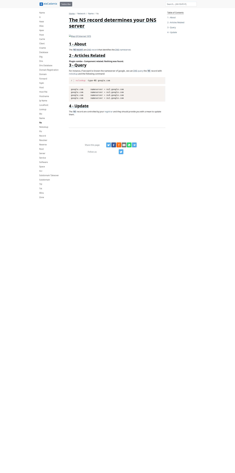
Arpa (41, 34)
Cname (42, 48)
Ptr (40, 131)
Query (173, 27)
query (138, 70)
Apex (41, 30)
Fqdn (41, 83)
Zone (41, 197)
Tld (40, 184)
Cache (42, 39)
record (92, 49)
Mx (40, 113)
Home (72, 13)
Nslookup (43, 127)
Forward (43, 78)
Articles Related (177, 22)
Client (42, 43)
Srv (40, 171)
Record (42, 135)
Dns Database (45, 65)
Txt (40, 188)
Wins (41, 193)
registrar (109, 111)
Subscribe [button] (66, 4)
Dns (41, 61)
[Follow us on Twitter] (121, 151)
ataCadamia (50, 3)
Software (43, 162)
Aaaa (41, 21)
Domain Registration (49, 69)
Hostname (44, 96)
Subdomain (44, 179)
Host (41, 87)
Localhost (43, 105)
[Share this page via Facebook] (113, 144)
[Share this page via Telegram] (134, 144)
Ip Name (43, 100)
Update (173, 32)
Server (42, 153)
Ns (40, 122)
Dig (40, 56)
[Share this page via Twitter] (108, 144)
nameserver (122, 49)
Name (42, 12)
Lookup (42, 109)
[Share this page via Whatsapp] (129, 144)
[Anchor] (88, 44)
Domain (43, 74)
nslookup (73, 73)
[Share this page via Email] (124, 144)
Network (81, 13)
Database (43, 52)
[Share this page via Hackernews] (119, 144)
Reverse (43, 144)
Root (41, 149)
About (173, 17)
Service (42, 157)
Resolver (43, 140)
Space (42, 166)
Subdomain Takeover (49, 175)
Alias (41, 26)
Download (160, 79)
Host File (43, 91)
